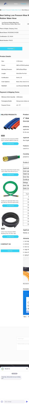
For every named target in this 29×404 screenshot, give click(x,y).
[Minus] (27, 369)
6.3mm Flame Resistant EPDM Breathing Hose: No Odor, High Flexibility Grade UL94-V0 (8, 233)
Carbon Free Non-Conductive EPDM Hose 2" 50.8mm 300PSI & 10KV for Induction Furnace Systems (9, 140)
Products (23, 4)
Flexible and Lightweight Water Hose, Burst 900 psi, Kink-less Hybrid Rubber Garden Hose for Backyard (10, 202)
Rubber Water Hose (16, 10)
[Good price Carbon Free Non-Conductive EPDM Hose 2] (10, 127)
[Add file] (2, 401)
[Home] (6, 3)
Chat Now (10, 48)
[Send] (27, 401)
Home (16, 4)
